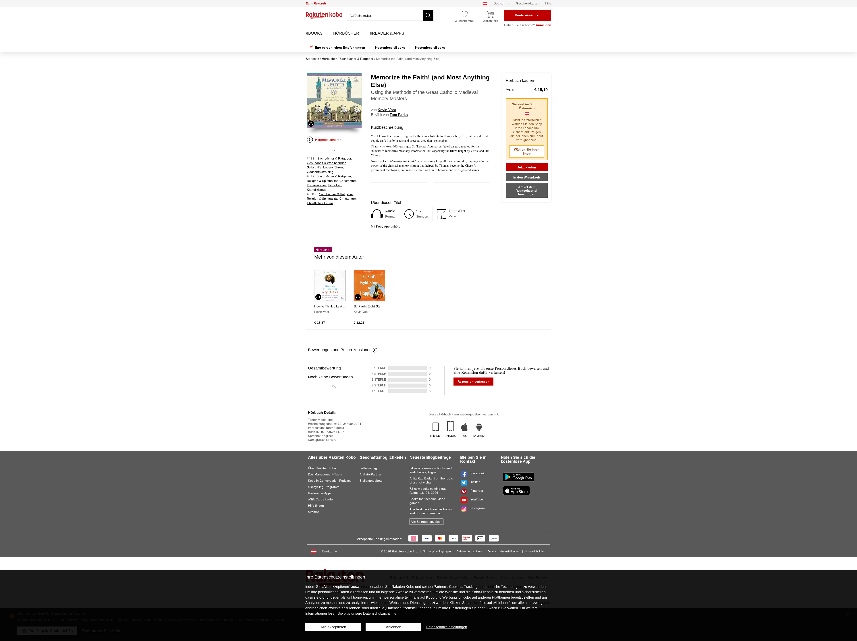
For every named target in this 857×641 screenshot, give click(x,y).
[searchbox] (390, 15)
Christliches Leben (320, 203)
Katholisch (335, 185)
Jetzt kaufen (526, 167)
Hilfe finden (316, 505)
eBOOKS (315, 33)
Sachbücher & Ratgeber (334, 158)
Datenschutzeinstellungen (504, 551)
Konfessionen (316, 185)
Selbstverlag (368, 468)
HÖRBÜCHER (346, 33)
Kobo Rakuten (324, 15)
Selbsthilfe (314, 167)
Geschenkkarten (527, 3)
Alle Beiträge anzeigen (426, 521)
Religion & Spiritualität (322, 181)
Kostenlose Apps (319, 493)
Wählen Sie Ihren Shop (527, 151)
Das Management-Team (325, 474)
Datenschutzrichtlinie (469, 551)
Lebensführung (334, 167)
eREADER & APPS (387, 33)
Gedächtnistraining (320, 172)
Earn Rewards (316, 3)
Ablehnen (393, 627)
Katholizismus (316, 189)
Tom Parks (399, 115)
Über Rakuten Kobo (322, 468)
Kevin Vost (387, 110)
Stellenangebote (371, 480)
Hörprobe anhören (328, 139)
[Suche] (428, 15)
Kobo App (383, 226)
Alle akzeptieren (333, 627)
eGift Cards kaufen (321, 499)
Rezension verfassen (473, 381)
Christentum (348, 181)
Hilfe (548, 3)
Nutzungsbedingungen (437, 551)
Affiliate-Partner (370, 474)
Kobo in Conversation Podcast (329, 480)
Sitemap (314, 512)
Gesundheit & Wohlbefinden (326, 163)
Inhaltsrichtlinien (535, 551)
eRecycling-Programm (323, 487)
